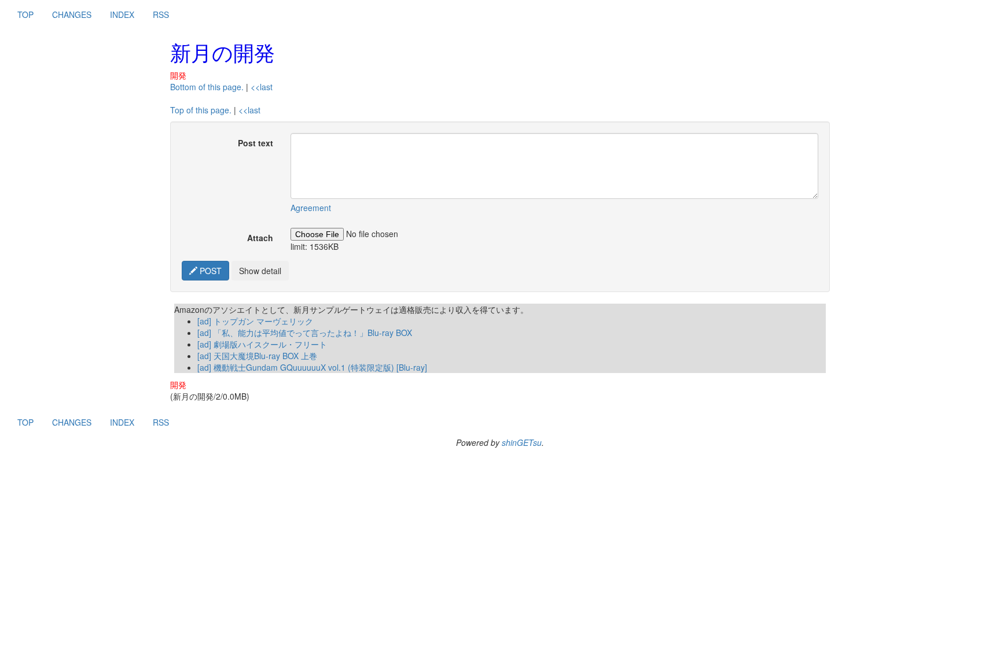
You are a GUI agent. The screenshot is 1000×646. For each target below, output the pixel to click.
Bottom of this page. (207, 87)
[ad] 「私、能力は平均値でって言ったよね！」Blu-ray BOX (304, 332)
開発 (178, 75)
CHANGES (71, 14)
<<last (262, 87)
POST (209, 270)
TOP (25, 14)
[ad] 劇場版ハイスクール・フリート (262, 344)
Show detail (260, 270)
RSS (161, 14)
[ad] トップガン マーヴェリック (255, 321)
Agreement (311, 207)
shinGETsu (522, 442)
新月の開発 (222, 52)
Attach (260, 237)
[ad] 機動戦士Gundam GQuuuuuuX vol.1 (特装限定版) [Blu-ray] (312, 367)
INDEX (122, 14)
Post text (255, 143)
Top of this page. (200, 110)
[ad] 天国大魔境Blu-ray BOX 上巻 (257, 355)
